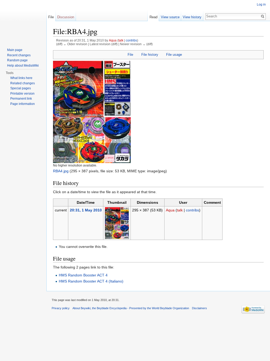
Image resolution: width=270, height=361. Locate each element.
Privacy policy (61, 308)
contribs (131, 40)
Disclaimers (199, 308)
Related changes (22, 83)
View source (170, 17)
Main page (14, 50)
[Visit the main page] (23, 21)
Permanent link (21, 98)
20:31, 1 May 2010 (86, 210)
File (130, 55)
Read (153, 17)
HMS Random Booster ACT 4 (83, 275)
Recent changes (19, 55)
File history (149, 55)
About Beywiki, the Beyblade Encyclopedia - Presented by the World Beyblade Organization (131, 308)
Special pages (20, 88)
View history (192, 17)
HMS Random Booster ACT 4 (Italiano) (91, 281)
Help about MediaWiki (23, 65)
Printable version (22, 93)
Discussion (65, 17)
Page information (22, 104)
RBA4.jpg (61, 171)
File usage (174, 55)
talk (120, 40)
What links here (21, 78)
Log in (261, 4)
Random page (17, 60)
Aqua (113, 40)
